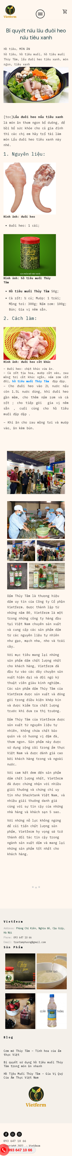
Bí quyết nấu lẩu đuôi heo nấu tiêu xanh (36, 34)
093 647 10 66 (22, 937)
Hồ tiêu (10, 49)
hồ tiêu (10, 54)
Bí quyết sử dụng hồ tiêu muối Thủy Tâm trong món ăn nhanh (33, 1064)
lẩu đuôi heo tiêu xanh (40, 59)
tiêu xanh (22, 64)
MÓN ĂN (24, 49)
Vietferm (34, 1145)
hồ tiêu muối (29, 54)
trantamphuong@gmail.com (29, 942)
